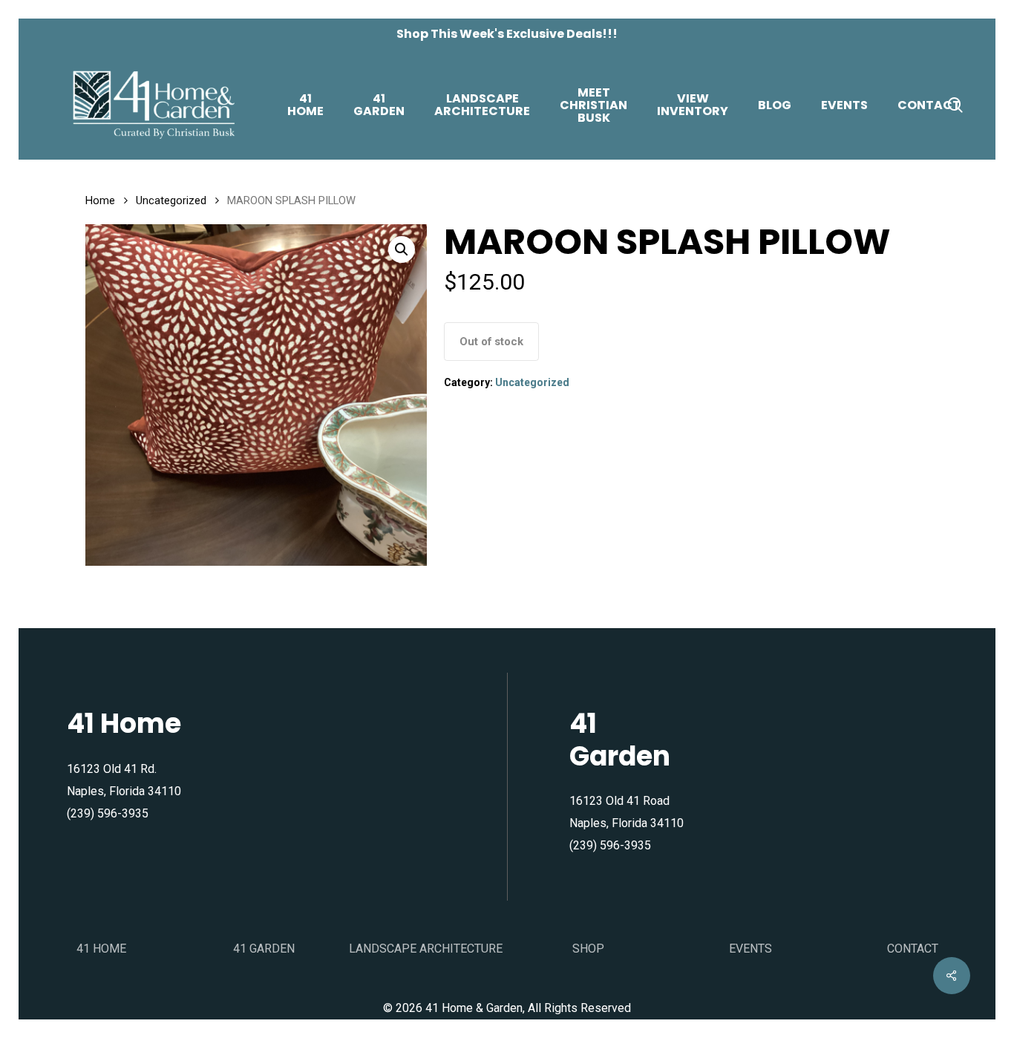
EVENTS (750, 948)
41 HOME (101, 948)
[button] (401, 249)
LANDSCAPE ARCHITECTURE (426, 948)
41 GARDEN (264, 948)
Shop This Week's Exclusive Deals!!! (507, 33)
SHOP (588, 948)
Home (100, 200)
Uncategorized (171, 200)
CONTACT (912, 948)
